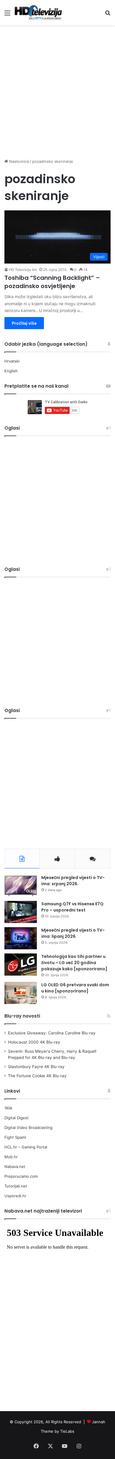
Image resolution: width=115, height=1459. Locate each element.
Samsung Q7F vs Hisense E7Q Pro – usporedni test (72, 907)
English (11, 370)
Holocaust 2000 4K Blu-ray (34, 1042)
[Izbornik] (7, 15)
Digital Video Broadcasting (28, 1127)
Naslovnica (18, 161)
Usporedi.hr (15, 1195)
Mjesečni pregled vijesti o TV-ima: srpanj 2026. (73, 881)
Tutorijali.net (15, 1186)
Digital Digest (16, 1117)
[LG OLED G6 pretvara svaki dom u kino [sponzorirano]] (20, 993)
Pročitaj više (24, 323)
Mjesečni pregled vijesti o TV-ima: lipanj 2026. (73, 933)
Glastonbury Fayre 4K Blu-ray (36, 1066)
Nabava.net (14, 1166)
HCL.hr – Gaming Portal (25, 1147)
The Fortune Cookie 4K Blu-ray (37, 1075)
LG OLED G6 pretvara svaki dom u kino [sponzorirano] (75, 988)
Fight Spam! (15, 1137)
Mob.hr (11, 1156)
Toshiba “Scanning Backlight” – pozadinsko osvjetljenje (52, 282)
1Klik (8, 1108)
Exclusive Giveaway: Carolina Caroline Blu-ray (52, 1033)
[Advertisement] (57, 88)
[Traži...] (108, 15)
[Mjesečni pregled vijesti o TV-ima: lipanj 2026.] (20, 938)
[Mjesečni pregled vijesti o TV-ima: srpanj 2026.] (20, 886)
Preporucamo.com (21, 1176)
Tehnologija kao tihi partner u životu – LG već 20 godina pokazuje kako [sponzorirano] (74, 962)
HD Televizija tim (23, 269)
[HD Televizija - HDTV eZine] (38, 12)
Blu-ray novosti (22, 1016)
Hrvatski (11, 361)
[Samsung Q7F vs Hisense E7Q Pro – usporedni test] (20, 912)
